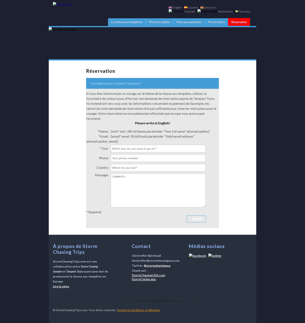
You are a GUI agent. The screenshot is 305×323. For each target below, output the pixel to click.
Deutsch (210, 7)
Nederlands (225, 11)
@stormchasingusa (157, 265)
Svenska (244, 11)
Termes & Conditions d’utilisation (138, 310)
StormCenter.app (144, 279)
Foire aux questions (189, 22)
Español (193, 7)
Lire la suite (61, 286)
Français (190, 11)
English (177, 7)
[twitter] (215, 256)
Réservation (239, 22)
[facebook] (198, 256)
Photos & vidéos (159, 22)
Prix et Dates (216, 22)
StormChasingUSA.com (148, 275)
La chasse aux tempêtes (127, 22)
